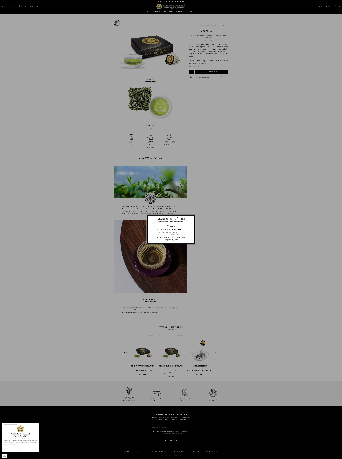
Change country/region (171, 240)
